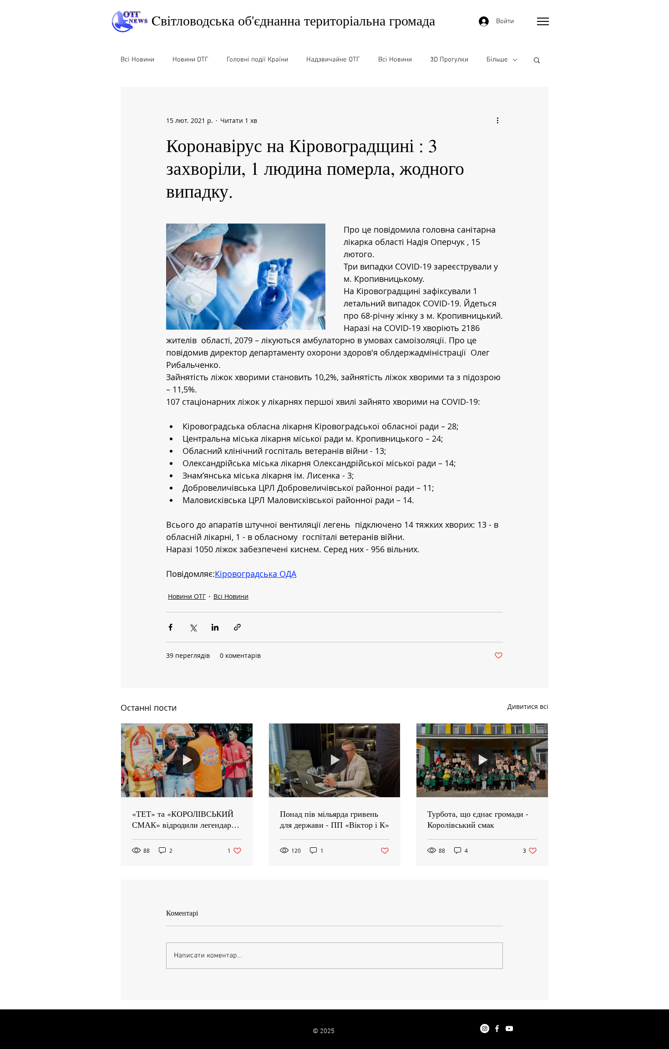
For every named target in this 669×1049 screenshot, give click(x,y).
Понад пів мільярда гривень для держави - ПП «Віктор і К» (334, 819)
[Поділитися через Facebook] (170, 627)
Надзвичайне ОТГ (333, 60)
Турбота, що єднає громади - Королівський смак (477, 819)
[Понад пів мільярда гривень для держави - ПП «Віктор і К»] (334, 760)
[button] (543, 21)
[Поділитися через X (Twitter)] (192, 627)
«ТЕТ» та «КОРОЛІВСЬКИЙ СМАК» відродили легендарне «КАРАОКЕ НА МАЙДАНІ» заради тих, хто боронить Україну (185, 819)
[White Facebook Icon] (497, 1028)
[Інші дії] (497, 120)
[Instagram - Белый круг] (484, 1028)
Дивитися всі (527, 706)
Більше (497, 60)
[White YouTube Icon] (509, 1028)
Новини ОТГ (190, 60)
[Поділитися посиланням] (237, 627)
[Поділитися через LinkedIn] (215, 627)
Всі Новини (137, 60)
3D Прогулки (449, 60)
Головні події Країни (257, 60)
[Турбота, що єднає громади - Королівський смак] (482, 760)
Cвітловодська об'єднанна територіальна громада (293, 20)
